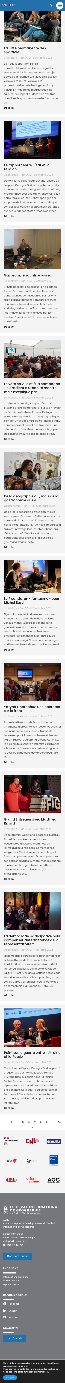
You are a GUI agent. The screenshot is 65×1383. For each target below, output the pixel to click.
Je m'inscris (14, 1338)
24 (59, 1122)
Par (25, 58)
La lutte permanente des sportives (25, 50)
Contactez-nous (17, 1256)
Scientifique (11, 175)
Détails (9, 108)
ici (47, 1371)
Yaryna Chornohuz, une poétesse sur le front (32, 709)
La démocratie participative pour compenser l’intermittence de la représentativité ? (32, 940)
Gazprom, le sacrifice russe (27, 275)
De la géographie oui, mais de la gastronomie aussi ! (31, 498)
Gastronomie (12, 506)
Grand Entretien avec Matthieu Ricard (30, 821)
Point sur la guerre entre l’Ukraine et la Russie (32, 1054)
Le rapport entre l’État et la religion (27, 167)
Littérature (10, 58)
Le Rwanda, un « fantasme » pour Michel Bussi (31, 600)
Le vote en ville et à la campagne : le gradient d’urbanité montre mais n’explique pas (32, 388)
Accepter (10, 1377)
